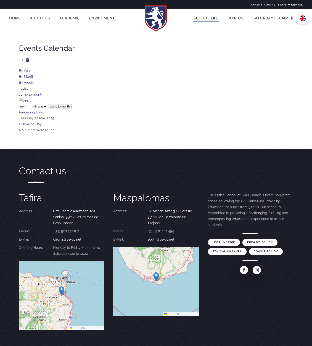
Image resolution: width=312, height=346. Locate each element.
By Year (25, 71)
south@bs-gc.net (161, 239)
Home (15, 18)
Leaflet (76, 328)
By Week (26, 82)
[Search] (26, 100)
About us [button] (40, 18)
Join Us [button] (235, 18)
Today (23, 88)
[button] (61, 291)
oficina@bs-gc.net (67, 239)
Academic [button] (69, 18)
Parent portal (263, 4)
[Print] (27, 60)
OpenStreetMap (94, 328)
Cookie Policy (266, 251)
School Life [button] (206, 18)
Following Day (30, 124)
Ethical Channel (227, 251)
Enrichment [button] (102, 18)
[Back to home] (156, 18)
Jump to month (31, 94)
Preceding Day (30, 112)
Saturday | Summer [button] (273, 18)
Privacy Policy (260, 242)
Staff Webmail (290, 4)
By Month (26, 77)
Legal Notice (224, 242)
